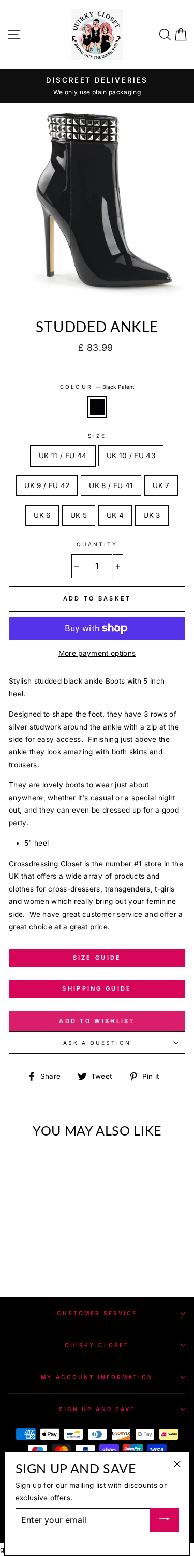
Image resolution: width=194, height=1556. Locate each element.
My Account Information (97, 1377)
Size (97, 436)
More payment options (97, 653)
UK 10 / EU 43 (131, 455)
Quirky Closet (97, 1345)
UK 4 (115, 515)
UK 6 (42, 515)
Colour (96, 387)
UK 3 (151, 515)
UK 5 (78, 515)
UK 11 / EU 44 (62, 455)
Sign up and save (97, 1409)
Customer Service (97, 1313)
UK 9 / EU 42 (46, 485)
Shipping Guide (96, 988)
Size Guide (97, 957)
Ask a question (97, 1043)
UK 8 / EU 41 (111, 485)
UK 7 (161, 485)
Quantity (97, 544)
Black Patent (97, 407)
